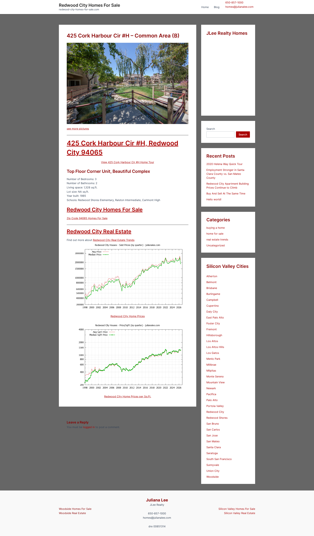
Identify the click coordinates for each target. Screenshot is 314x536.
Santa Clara (213, 447)
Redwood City (215, 411)
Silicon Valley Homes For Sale (236, 508)
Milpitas (211, 370)
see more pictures (78, 128)
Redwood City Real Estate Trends (113, 240)
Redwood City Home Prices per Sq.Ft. (127, 396)
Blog (216, 7)
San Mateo (213, 441)
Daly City (212, 311)
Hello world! (213, 199)
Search (210, 128)
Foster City (213, 323)
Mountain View (215, 382)
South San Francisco (219, 459)
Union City (212, 470)
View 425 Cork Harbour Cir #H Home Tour (127, 162)
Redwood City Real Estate (99, 231)
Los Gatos (212, 352)
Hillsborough (214, 335)
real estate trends (217, 239)
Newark (211, 388)
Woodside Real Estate (72, 513)
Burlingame (213, 294)
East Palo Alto (215, 317)
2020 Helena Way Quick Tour (224, 164)
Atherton (211, 276)
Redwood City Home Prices (128, 316)
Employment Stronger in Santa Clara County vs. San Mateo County (225, 173)
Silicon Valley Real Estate (239, 513)
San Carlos (213, 429)
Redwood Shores (216, 417)
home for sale (214, 233)
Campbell (212, 299)
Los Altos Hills (215, 347)
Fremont (211, 329)
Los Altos (212, 341)
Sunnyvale (212, 465)
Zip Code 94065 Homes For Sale (87, 218)
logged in (89, 427)
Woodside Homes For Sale (75, 508)
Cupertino (212, 305)
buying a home (215, 227)
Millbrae (211, 364)
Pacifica (211, 394)
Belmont (211, 282)
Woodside (212, 476)
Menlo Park (213, 358)
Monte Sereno (215, 376)
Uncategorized (215, 245)
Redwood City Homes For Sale (89, 5)
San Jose (212, 435)
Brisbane (211, 288)
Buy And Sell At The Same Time (225, 193)
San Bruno (212, 423)
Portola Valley (215, 406)
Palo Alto (212, 400)
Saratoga (212, 453)
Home (205, 7)
